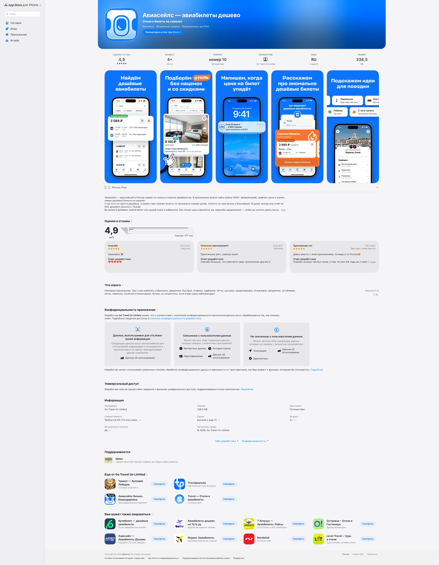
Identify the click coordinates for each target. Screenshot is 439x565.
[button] (22, 23)
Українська (372, 554)
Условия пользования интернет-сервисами (124, 558)
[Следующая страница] (382, 126)
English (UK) (358, 554)
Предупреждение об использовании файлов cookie (206, 558)
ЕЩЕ (373, 262)
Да (106, 430)
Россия (345, 554)
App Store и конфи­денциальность (163, 558)
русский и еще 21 (207, 420)
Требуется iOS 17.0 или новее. (121, 420)
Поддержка (238, 558)
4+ (291, 420)
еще (283, 209)
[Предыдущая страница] (101, 126)
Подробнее (317, 369)
